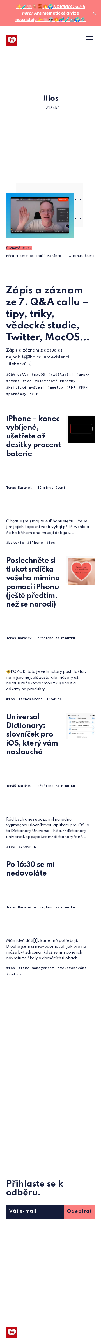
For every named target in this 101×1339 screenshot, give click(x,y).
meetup (56, 387)
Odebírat (79, 1211)
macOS (39, 374)
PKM (84, 387)
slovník (28, 846)
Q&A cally (18, 374)
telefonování (73, 968)
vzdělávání (62, 374)
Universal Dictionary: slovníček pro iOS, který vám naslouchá (32, 734)
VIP (35, 394)
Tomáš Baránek (48, 255)
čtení (14, 381)
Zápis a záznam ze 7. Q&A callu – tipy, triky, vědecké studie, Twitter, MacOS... (48, 313)
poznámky (17, 394)
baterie (16, 542)
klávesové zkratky (56, 381)
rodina (55, 699)
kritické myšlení (26, 387)
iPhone (36, 542)
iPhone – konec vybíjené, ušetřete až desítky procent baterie (33, 436)
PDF (72, 387)
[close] (94, 13)
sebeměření (31, 699)
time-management (37, 968)
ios (28, 381)
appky (84, 374)
